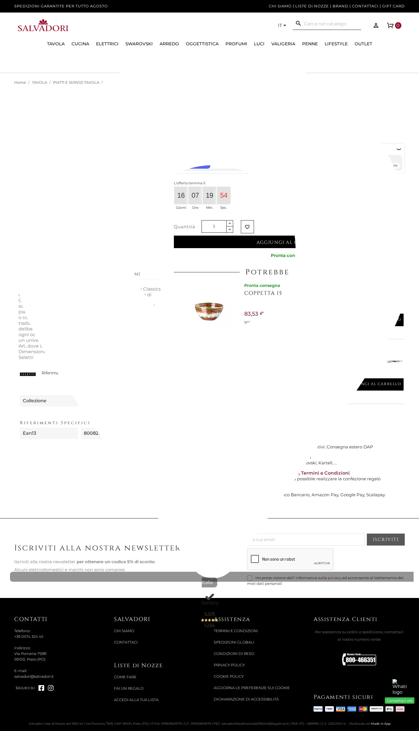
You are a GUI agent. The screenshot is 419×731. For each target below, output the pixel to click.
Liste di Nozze (312, 6)
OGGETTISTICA (202, 43)
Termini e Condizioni (236, 631)
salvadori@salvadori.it (34, 676)
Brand (340, 6)
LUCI (259, 43)
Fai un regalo (129, 688)
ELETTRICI (107, 43)
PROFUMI (236, 43)
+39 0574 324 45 (28, 636)
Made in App (380, 724)
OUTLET (363, 43)
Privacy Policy (229, 665)
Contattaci (365, 6)
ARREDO (169, 43)
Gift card (393, 6)
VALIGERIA (283, 43)
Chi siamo (280, 6)
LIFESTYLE (336, 43)
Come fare (125, 677)
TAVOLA (56, 43)
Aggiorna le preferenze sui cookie (252, 688)
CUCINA (80, 43)
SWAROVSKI (139, 43)
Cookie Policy (229, 676)
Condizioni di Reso (234, 654)
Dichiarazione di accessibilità (246, 699)
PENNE (310, 43)
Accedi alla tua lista (136, 700)
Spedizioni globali (234, 642)
